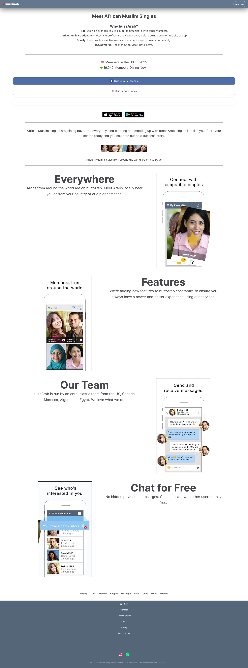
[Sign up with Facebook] (124, 84)
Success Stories (124, 615)
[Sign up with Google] (124, 94)
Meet (154, 593)
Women (103, 593)
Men (93, 593)
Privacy (124, 627)
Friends (164, 593)
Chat (145, 593)
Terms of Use (132, 108)
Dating (83, 593)
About (124, 621)
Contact (124, 610)
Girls (136, 593)
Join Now (239, 4)
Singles (114, 593)
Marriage (126, 593)
